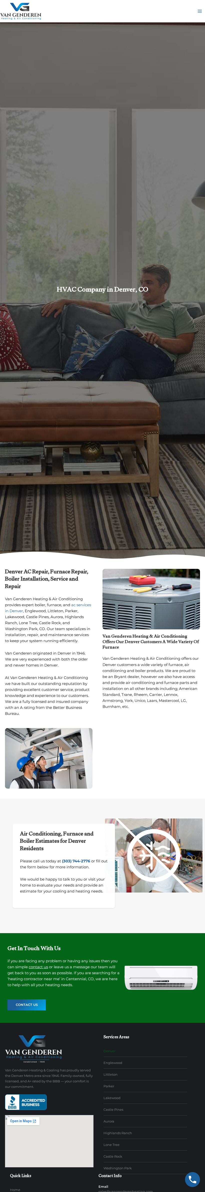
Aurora (109, 1121)
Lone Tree (112, 1145)
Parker (109, 1086)
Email (103, 1187)
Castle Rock (113, 1156)
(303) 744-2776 (76, 861)
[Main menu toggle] (199, 11)
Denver (110, 1051)
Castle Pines (113, 1110)
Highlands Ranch (118, 1133)
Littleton (111, 1074)
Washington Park (118, 1168)
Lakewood (112, 1098)
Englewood (113, 1063)
